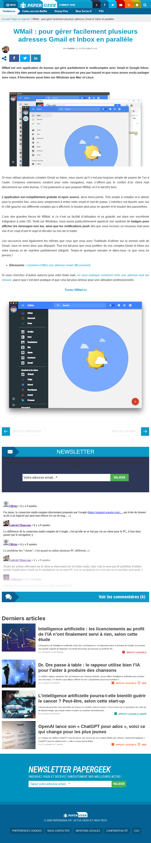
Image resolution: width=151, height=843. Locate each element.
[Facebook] (105, 5)
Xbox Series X (84, 11)
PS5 (101, 11)
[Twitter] (113, 5)
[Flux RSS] (129, 5)
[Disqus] (75, 546)
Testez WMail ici (76, 289)
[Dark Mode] (96, 5)
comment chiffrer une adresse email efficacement (58, 265)
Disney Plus (61, 11)
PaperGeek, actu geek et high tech (38, 4)
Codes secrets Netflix (34, 11)
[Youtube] (121, 5)
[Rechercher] (145, 5)
